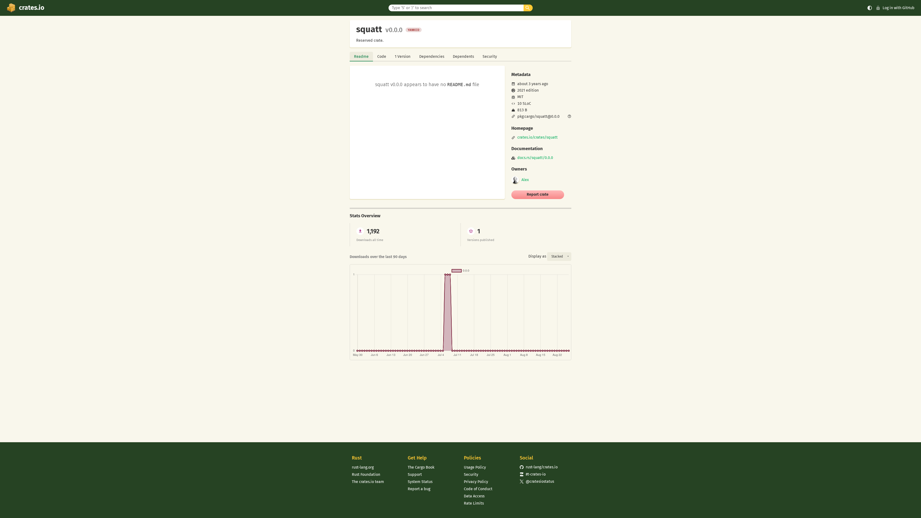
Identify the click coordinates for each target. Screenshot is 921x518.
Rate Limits (474, 503)
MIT (520, 96)
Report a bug (419, 489)
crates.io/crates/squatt (537, 137)
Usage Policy (475, 467)
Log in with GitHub (899, 8)
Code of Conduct (478, 489)
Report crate (538, 194)
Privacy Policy (476, 481)
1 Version (402, 56)
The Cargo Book (421, 467)
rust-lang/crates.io (539, 467)
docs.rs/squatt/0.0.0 (535, 158)
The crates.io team (368, 481)
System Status (420, 481)
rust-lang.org (363, 467)
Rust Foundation (366, 474)
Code (381, 56)
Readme (361, 56)
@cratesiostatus (537, 481)
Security (490, 56)
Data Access (474, 496)
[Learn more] (569, 116)
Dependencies (431, 56)
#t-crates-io (533, 474)
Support (415, 474)
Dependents (463, 56)
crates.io (31, 8)
